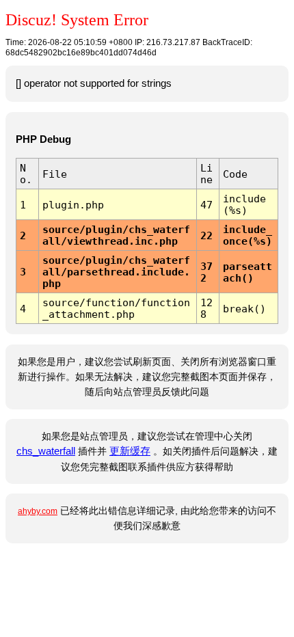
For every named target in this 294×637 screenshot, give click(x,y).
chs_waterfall (45, 451)
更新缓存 (129, 451)
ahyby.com (37, 511)
